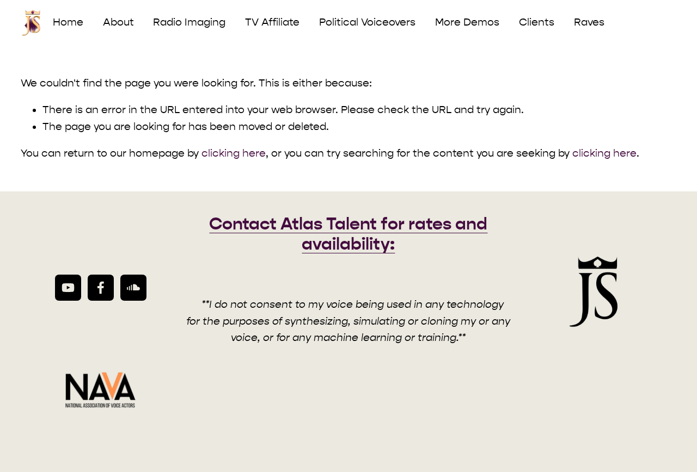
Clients (536, 22)
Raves (589, 22)
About (118, 22)
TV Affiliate (272, 22)
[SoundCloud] (133, 288)
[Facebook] (101, 288)
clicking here (233, 153)
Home (68, 22)
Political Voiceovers (367, 22)
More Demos (467, 22)
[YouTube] (68, 288)
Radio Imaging (189, 22)
